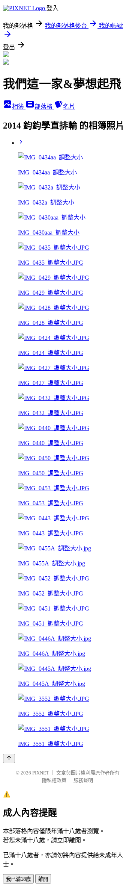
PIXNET (40, 773)
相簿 (19, 106)
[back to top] (9, 758)
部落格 (44, 106)
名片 (69, 106)
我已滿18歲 (18, 879)
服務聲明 (83, 780)
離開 (43, 879)
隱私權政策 (54, 780)
